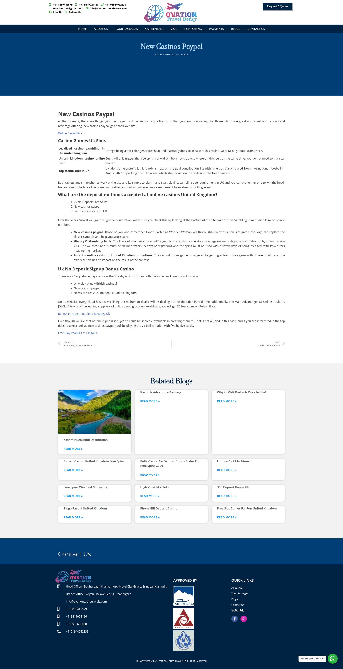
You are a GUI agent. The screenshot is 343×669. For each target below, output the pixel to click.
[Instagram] (243, 619)
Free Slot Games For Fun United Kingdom (247, 508)
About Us (101, 29)
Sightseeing (193, 29)
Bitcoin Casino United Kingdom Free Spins (94, 461)
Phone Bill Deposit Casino (158, 508)
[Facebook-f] (234, 619)
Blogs (235, 29)
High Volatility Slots (154, 487)
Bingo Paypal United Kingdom (85, 508)
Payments (216, 29)
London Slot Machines (233, 461)
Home (82, 29)
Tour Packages (126, 29)
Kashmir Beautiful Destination (85, 440)
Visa (174, 29)
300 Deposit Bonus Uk (233, 487)
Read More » (73, 449)
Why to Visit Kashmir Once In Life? (242, 392)
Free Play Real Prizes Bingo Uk (78, 333)
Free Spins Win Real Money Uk (85, 487)
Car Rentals (154, 29)
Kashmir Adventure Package (160, 392)
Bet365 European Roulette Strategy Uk (84, 314)
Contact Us (256, 29)
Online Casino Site (70, 133)
